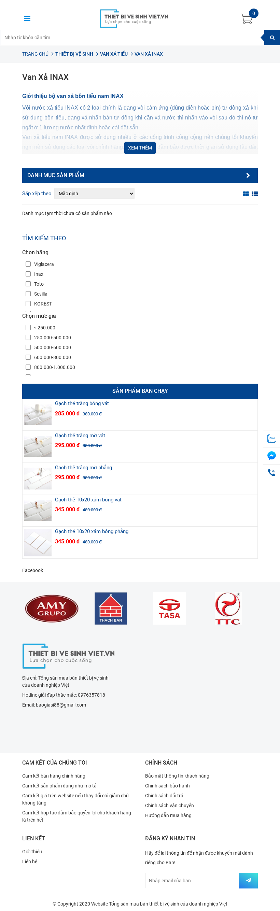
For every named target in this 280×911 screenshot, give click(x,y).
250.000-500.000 (52, 337)
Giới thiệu (32, 851)
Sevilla (40, 294)
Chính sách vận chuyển (169, 805)
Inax (38, 274)
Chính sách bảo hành (167, 785)
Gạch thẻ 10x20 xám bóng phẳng (91, 531)
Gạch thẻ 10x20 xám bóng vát (88, 500)
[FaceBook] (271, 455)
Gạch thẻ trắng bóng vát (82, 403)
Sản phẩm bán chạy (140, 391)
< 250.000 (44, 327)
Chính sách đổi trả (164, 795)
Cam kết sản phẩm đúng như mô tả (59, 785)
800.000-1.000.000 (54, 367)
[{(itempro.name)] (38, 414)
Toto (39, 284)
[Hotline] (271, 472)
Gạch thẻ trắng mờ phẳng (83, 468)
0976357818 (91, 695)
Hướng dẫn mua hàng (168, 815)
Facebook (32, 570)
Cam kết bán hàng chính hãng (53, 776)
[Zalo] (271, 438)
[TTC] (228, 608)
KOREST (43, 304)
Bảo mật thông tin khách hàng (177, 776)
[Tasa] (169, 608)
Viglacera (44, 264)
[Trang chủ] (68, 655)
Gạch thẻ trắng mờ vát (80, 435)
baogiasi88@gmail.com (61, 705)
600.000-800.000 (52, 357)
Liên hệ (29, 861)
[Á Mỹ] (52, 608)
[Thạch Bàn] (111, 608)
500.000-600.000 (52, 347)
